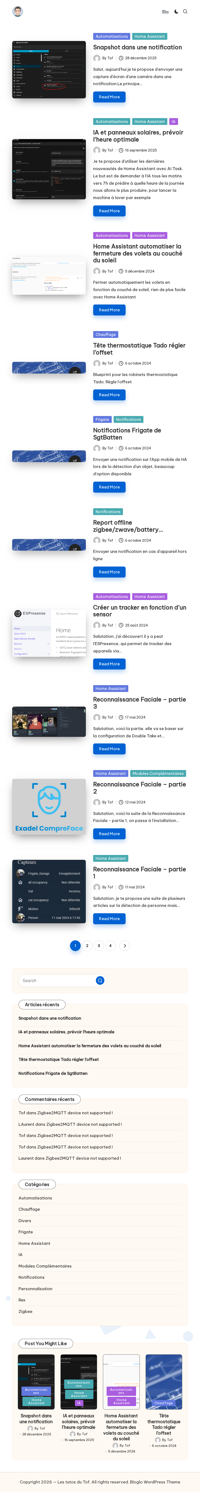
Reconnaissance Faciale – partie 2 (139, 788)
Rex (22, 1300)
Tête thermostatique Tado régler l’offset (139, 349)
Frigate (102, 419)
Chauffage (106, 334)
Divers (25, 1220)
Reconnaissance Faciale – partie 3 (139, 703)
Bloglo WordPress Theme (155, 1482)
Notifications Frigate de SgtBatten (127, 433)
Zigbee (25, 1311)
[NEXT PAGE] (124, 945)
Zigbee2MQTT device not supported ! (75, 1113)
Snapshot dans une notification (137, 47)
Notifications (128, 419)
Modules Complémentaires (158, 773)
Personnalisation (35, 1288)
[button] (124, 945)
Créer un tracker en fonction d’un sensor (139, 611)
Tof (22, 1113)
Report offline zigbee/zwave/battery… (128, 526)
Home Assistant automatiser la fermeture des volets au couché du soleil (137, 253)
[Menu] (165, 11)
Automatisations (112, 36)
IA (174, 121)
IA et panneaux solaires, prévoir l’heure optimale (138, 136)
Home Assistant (150, 36)
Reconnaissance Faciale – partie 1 (139, 872)
